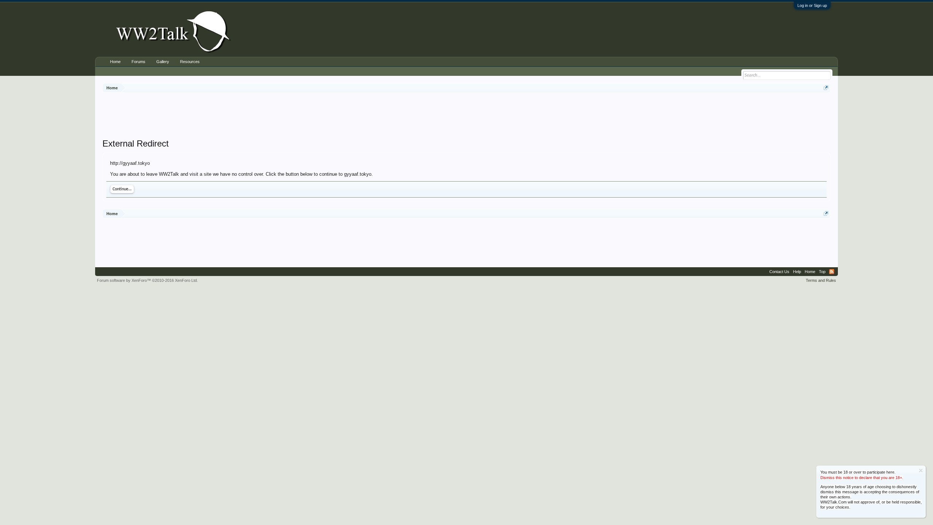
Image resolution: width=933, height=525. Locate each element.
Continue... (122, 189)
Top (822, 271)
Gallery (162, 61)
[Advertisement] (466, 116)
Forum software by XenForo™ (147, 280)
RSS (831, 271)
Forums (138, 61)
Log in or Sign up (812, 5)
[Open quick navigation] (826, 87)
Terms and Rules (821, 280)
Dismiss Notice (921, 470)
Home (115, 61)
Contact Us (779, 271)
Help (797, 271)
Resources (190, 61)
